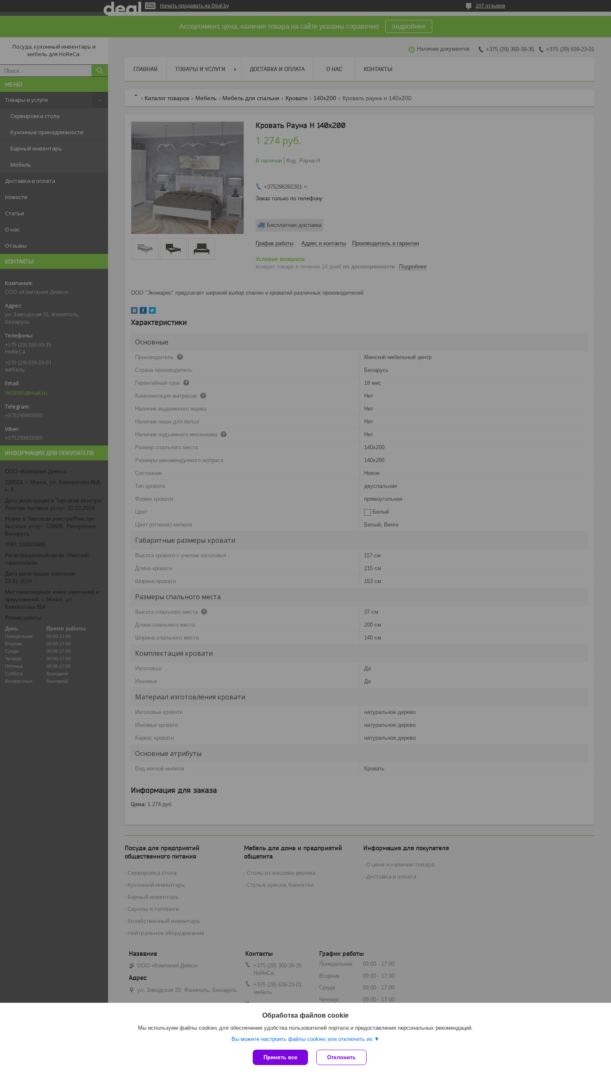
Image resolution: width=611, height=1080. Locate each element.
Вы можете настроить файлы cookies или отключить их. (303, 1039)
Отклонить (341, 1057)
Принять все (280, 1057)
